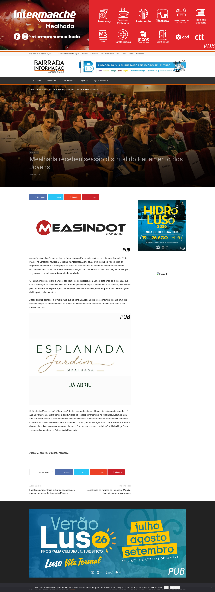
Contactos (140, 54)
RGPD (131, 54)
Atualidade (36, 80)
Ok (166, 587)
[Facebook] (184, 54)
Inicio (31, 89)
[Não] (211, 587)
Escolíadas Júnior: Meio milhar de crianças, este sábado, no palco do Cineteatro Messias (52, 491)
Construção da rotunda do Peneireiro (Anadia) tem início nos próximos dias (109, 491)
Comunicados (68, 80)
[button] (182, 80)
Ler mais (175, 587)
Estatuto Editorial (107, 54)
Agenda (84, 80)
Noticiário (51, 80)
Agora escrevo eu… (102, 80)
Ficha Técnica (121, 54)
